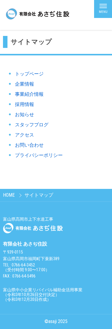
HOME (9, 195)
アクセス (24, 135)
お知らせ (24, 114)
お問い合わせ (29, 145)
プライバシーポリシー (39, 155)
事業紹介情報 (29, 94)
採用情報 (24, 104)
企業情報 (24, 84)
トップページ (29, 74)
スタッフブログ (31, 125)
